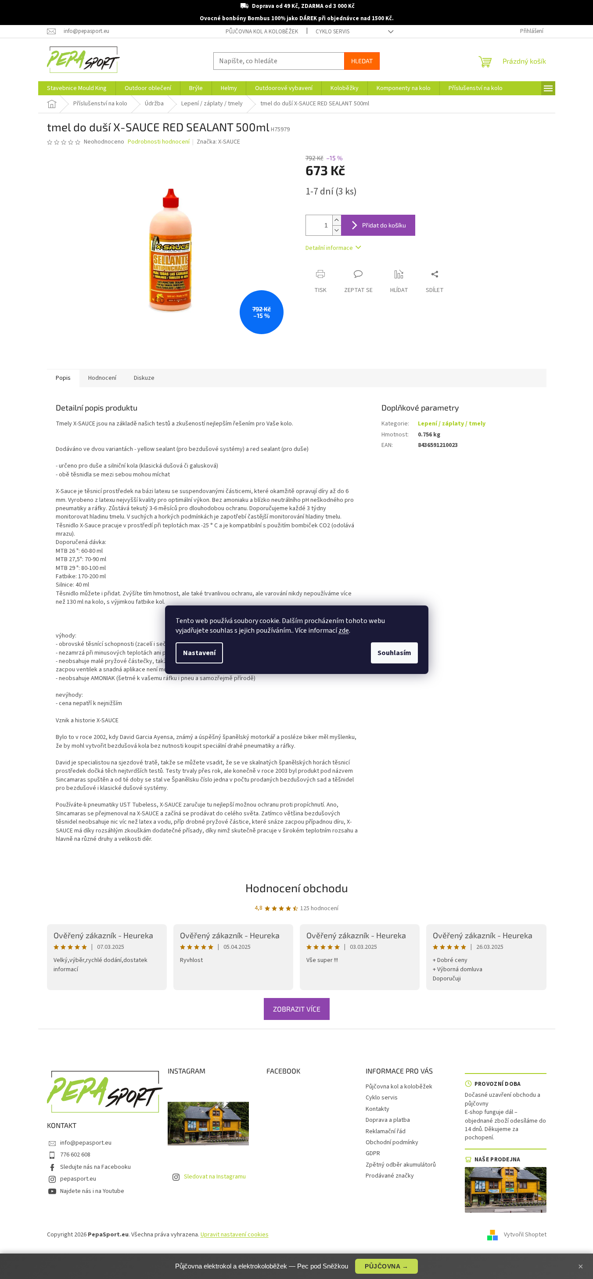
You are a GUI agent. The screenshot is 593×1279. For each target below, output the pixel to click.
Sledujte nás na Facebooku (95, 1167)
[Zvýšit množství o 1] (336, 220)
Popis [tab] (63, 378)
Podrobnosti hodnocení (159, 142)
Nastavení (199, 653)
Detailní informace (329, 248)
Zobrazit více (296, 1009)
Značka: (218, 141)
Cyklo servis (332, 32)
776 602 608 (75, 1154)
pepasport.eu (78, 1179)
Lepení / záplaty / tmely (451, 423)
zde (343, 630)
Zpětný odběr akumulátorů (401, 1164)
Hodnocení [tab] (102, 378)
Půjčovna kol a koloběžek (262, 32)
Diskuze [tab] (144, 378)
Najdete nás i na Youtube (92, 1191)
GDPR (373, 1153)
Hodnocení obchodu (296, 887)
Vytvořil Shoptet (525, 1234)
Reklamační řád (386, 1131)
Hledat (362, 61)
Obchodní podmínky (392, 1142)
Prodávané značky (390, 1175)
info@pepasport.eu (85, 1142)
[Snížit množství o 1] (336, 230)
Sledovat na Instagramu (215, 1176)
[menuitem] (76, 88)
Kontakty (377, 1109)
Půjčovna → (386, 1266)
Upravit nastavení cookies (235, 1234)
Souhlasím (394, 653)
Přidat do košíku (384, 225)
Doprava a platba (388, 1120)
